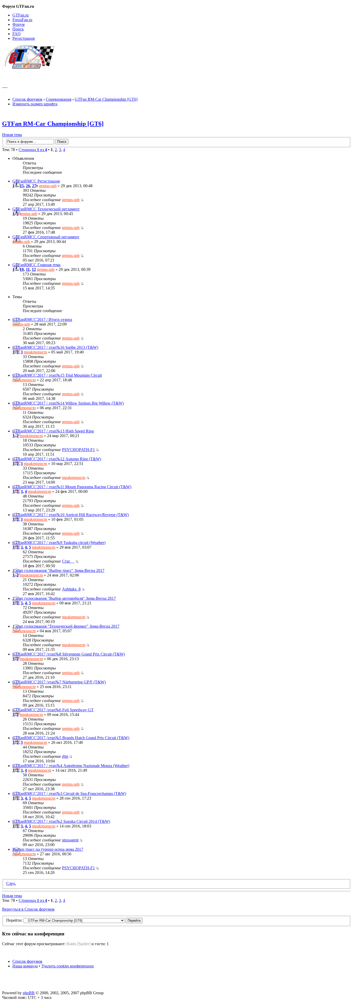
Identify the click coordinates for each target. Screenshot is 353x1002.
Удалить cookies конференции (67, 966)
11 (28, 269)
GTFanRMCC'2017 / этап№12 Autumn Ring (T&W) (56, 459)
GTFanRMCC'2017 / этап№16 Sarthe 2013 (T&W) (55, 347)
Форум (18, 24)
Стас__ (68, 561)
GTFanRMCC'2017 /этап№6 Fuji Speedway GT (53, 710)
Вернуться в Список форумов (28, 909)
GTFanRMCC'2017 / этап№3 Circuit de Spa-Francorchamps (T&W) (69, 793)
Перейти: (14, 920)
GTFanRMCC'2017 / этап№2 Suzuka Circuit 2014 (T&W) (61, 821)
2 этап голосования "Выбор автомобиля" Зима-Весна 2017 (64, 598)
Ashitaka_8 (71, 589)
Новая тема (12, 134)
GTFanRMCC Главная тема (36, 265)
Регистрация (23, 38)
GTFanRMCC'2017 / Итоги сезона (42, 319)
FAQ (16, 33)
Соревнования (58, 99)
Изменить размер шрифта (34, 104)
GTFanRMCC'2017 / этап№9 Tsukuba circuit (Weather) (58, 542)
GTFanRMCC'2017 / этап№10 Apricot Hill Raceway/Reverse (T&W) (70, 514)
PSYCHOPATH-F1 (78, 449)
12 (34, 269)
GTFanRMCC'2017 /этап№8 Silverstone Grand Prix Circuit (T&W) (68, 654)
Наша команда (25, 966)
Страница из (33, 149)
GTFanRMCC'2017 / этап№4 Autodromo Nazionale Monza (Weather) (70, 765)
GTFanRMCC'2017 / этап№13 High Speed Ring (53, 431)
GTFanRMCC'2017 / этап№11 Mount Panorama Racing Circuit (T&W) (71, 487)
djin (65, 756)
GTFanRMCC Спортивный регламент (45, 237)
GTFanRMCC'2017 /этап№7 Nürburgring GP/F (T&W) (59, 682)
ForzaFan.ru (22, 20)
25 (22, 186)
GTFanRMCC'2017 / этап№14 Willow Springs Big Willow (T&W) (68, 403)
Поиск (18, 29)
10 (22, 269)
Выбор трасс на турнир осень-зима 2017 (47, 849)
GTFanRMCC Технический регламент (46, 209)
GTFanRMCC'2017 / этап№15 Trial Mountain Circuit (57, 375)
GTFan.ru (20, 15)
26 (28, 186)
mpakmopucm (35, 352)
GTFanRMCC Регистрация (36, 181)
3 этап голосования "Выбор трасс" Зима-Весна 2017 (58, 570)
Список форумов (27, 99)
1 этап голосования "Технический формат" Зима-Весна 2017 (65, 626)
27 (34, 186)
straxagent (70, 840)
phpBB (29, 993)
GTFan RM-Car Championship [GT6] (106, 99)
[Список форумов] (30, 67)
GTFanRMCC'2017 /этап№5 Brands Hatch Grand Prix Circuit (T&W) (70, 738)
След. (11, 883)
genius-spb (48, 186)
